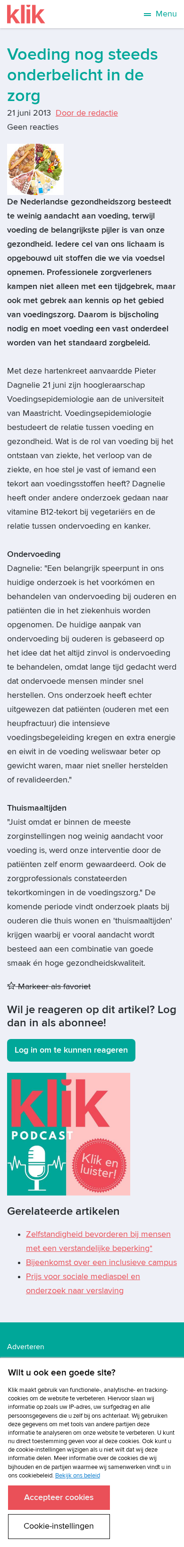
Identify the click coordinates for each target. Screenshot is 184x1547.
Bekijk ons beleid (77, 1475)
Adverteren (25, 1347)
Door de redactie (87, 113)
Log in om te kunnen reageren (71, 1050)
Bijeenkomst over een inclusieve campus (101, 1262)
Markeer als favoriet (53, 987)
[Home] (26, 14)
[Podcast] (68, 1134)
